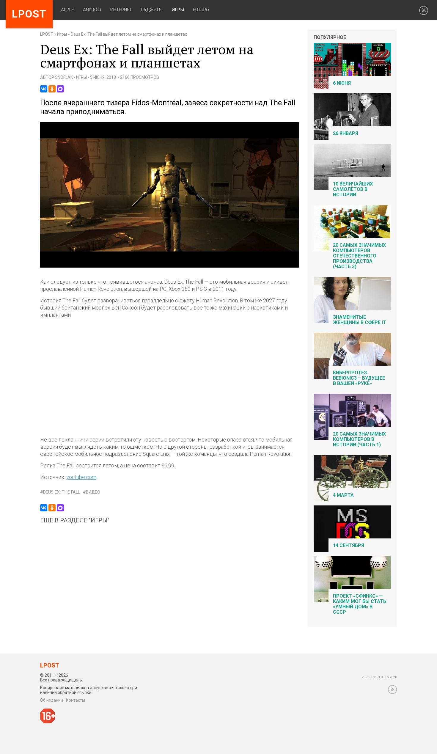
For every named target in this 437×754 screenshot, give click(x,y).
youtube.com (81, 477)
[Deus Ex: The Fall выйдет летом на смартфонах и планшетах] (169, 266)
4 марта (343, 495)
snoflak (64, 77)
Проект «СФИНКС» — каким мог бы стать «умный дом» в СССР (359, 604)
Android (92, 9)
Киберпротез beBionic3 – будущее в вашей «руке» (359, 378)
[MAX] (60, 88)
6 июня (342, 83)
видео (93, 492)
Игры (178, 9)
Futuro (201, 9)
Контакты (75, 700)
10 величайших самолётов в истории (353, 189)
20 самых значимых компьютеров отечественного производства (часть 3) (359, 255)
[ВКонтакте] (43, 88)
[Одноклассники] (52, 88)
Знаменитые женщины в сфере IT (359, 319)
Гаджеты (152, 9)
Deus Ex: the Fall (61, 492)
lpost (29, 14)
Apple (67, 9)
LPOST (46, 34)
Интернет (121, 9)
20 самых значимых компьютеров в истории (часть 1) (359, 439)
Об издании (51, 700)
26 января (345, 133)
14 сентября (348, 545)
